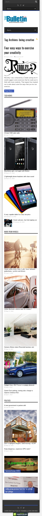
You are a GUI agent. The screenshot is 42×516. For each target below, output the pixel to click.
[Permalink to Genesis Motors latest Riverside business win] (20, 346)
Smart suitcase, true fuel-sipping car (25, 220)
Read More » (9, 91)
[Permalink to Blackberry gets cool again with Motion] (20, 169)
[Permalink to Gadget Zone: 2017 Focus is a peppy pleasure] (20, 384)
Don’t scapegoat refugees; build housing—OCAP (20, 443)
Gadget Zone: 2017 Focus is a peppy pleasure (19, 385)
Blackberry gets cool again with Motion (16, 171)
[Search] (36, 1)
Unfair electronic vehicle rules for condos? (17, 309)
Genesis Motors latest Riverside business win (19, 347)
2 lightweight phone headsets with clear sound (19, 176)
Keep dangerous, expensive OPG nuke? (17, 449)
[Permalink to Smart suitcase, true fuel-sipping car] (8, 226)
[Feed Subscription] (37, 39)
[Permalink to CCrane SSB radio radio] (20, 131)
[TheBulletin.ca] (16, 21)
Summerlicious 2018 (12, 471)
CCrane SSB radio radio (12, 133)
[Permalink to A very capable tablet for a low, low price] (20, 213)
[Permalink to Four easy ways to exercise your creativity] (21, 76)
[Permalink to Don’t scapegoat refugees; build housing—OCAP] (20, 442)
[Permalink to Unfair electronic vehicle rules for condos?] (20, 308)
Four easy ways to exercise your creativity (19, 50)
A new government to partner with (15, 405)
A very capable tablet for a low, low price (17, 214)
